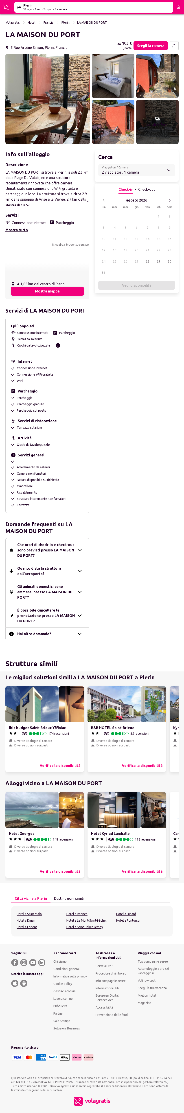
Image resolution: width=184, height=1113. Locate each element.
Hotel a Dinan (26, 920)
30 (169, 261)
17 (103, 250)
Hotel (31, 22)
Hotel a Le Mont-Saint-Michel (86, 920)
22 (158, 250)
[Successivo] (169, 200)
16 (169, 239)
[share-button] (174, 45)
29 (158, 261)
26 (125, 261)
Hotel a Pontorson (128, 920)
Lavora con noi (63, 998)
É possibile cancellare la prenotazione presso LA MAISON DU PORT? (46, 615)
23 (169, 250)
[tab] (30, 898)
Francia (48, 22)
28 (147, 261)
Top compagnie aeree (153, 961)
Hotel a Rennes (77, 914)
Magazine (144, 1003)
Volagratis (13, 22)
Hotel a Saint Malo (29, 914)
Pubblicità (60, 1006)
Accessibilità (104, 1007)
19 (125, 250)
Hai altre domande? (34, 634)
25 (114, 261)
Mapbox (60, 244)
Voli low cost (147, 980)
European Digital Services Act (107, 998)
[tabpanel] (92, 921)
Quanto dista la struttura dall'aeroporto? (39, 571)
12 (125, 239)
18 (114, 250)
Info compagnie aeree (111, 981)
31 (103, 272)
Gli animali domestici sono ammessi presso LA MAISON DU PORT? (44, 592)
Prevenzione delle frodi (112, 1015)
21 (147, 250)
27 (136, 261)
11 (114, 239)
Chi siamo (60, 961)
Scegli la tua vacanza (152, 988)
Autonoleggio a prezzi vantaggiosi (153, 971)
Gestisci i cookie (64, 991)
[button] (47, 99)
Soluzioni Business (66, 1028)
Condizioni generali (66, 969)
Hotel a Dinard (126, 914)
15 (158, 239)
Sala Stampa (61, 1021)
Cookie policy (62, 984)
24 (103, 261)
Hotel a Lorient (27, 927)
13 (136, 239)
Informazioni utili (107, 988)
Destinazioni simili (69, 898)
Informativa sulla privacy (70, 976)
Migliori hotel (147, 995)
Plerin (65, 22)
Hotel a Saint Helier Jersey (84, 927)
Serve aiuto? (104, 966)
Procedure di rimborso (111, 973)
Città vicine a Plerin (31, 898)
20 (136, 250)
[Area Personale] (178, 7)
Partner (58, 1013)
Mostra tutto (16, 230)
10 (103, 239)
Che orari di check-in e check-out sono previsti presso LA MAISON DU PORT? (45, 550)
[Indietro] (103, 200)
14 (147, 239)
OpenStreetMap (78, 244)
